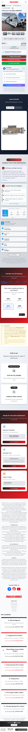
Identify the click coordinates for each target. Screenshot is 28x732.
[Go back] (2, 2)
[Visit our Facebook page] (9, 589)
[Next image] (25, 22)
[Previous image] (3, 22)
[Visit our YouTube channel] (19, 589)
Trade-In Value (14, 607)
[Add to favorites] (24, 15)
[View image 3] (14, 33)
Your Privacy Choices (20, 719)
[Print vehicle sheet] (12, 8)
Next (21, 314)
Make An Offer (23, 44)
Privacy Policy (22, 718)
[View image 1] (5, 33)
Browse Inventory (14, 603)
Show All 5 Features (14, 203)
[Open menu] (25, 2)
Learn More (14, 724)
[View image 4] (18, 33)
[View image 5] (22, 33)
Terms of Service (7, 719)
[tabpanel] (14, 238)
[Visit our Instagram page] (14, 589)
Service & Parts (14, 606)
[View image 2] (9, 33)
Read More (4, 180)
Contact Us (14, 609)
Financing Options (14, 604)
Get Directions (9, 627)
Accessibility (13, 719)
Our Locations (14, 610)
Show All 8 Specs (13, 254)
